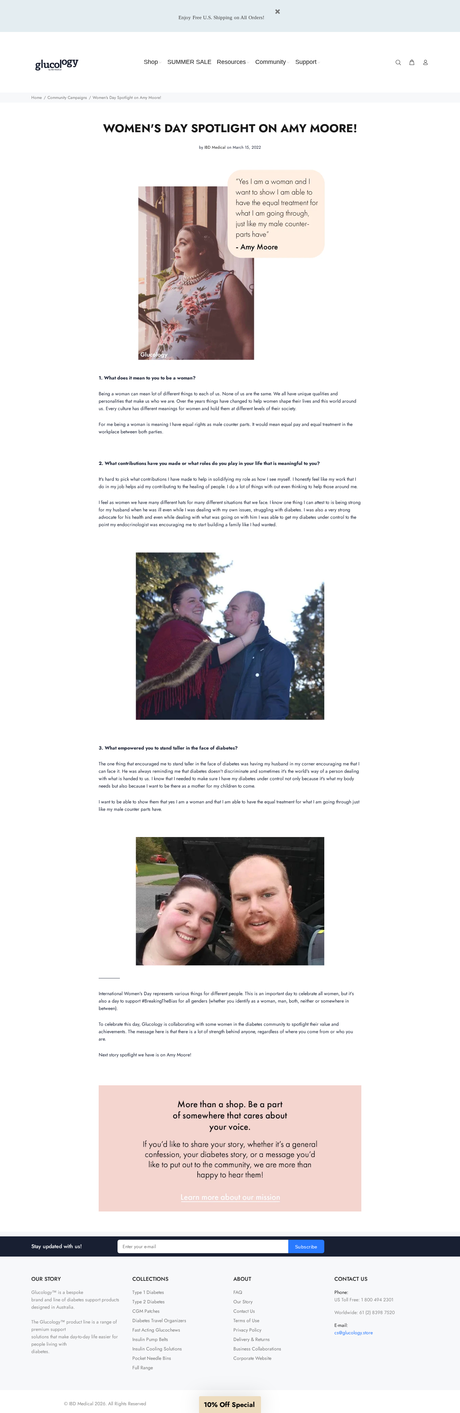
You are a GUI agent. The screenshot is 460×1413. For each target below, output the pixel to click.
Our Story (243, 1301)
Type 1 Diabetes (148, 1292)
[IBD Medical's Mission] (230, 1148)
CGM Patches (146, 1311)
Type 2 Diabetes (148, 1301)
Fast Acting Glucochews (156, 1330)
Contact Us (244, 1311)
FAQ (237, 1292)
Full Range (142, 1367)
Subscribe (306, 1246)
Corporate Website (252, 1358)
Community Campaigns (67, 98)
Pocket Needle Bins (151, 1358)
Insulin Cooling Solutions (157, 1348)
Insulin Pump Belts (150, 1339)
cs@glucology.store (353, 1332)
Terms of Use (246, 1320)
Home (36, 98)
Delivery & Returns (251, 1339)
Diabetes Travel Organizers (159, 1320)
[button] (230, 1404)
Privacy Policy (247, 1330)
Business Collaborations (257, 1348)
